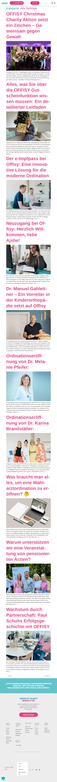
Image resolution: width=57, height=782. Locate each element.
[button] (3, 778)
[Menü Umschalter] (52, 3)
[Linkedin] (39, 769)
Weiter (48, 676)
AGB (19, 766)
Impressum (20, 769)
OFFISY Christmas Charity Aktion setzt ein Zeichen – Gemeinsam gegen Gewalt (27, 25)
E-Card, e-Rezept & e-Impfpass (11, 3)
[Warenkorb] (45, 3)
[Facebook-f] (30, 769)
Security (20, 763)
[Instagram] (33, 769)
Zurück (9, 676)
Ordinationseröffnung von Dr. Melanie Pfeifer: (26, 361)
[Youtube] (36, 769)
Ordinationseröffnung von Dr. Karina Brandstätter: (27, 423)
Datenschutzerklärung (22, 773)
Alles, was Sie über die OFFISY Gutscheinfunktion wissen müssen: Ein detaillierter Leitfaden (28, 96)
